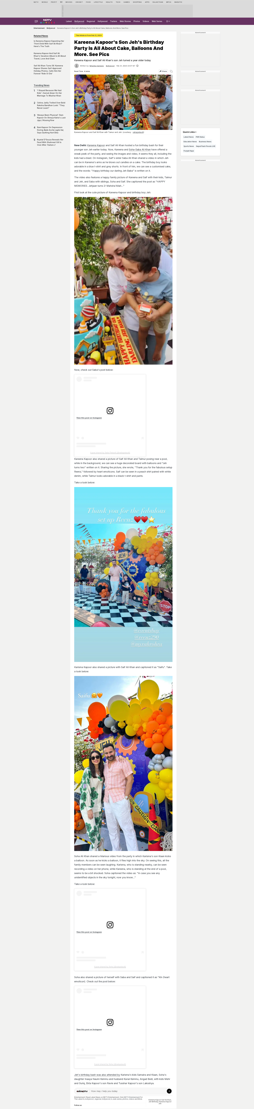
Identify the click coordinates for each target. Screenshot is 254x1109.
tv (111, 1099)
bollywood (89, 1099)
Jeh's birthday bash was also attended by (97, 1074)
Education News (190, 141)
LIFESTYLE (98, 2)
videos (131, 1099)
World (45, 2)
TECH (118, 2)
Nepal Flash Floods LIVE (205, 146)
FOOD (88, 2)
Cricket (79, 2)
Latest (69, 21)
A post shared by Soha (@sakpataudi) (110, 966)
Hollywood (102, 21)
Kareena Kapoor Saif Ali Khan (160, 1100)
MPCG (168, 2)
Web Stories (125, 21)
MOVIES (69, 2)
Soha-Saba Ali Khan (140, 149)
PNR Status (200, 137)
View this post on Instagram (89, 418)
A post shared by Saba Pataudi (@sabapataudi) (110, 452)
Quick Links (189, 132)
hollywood (106, 1099)
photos (125, 1099)
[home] (47, 21)
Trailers (113, 21)
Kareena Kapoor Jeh (164, 1102)
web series (117, 1099)
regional (98, 1099)
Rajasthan (158, 2)
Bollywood (79, 21)
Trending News (41, 85)
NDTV (36, 2)
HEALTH (109, 2)
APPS (147, 2)
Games (127, 2)
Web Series (157, 21)
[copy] (171, 71)
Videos (146, 21)
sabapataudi (138, 132)
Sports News (189, 146)
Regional (91, 21)
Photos (136, 21)
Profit (54, 2)
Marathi (178, 2)
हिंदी (61, 2)
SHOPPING (137, 2)
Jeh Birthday (153, 1102)
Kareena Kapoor (96, 145)
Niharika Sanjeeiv (97, 66)
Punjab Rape (189, 151)
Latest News (189, 137)
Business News (205, 141)
